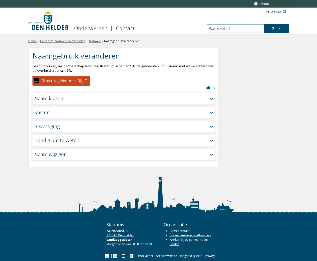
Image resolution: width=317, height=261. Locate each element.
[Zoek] (276, 28)
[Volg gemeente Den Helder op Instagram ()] (132, 256)
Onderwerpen (91, 29)
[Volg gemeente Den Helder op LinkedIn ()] (115, 256)
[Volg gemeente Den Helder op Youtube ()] (124, 256)
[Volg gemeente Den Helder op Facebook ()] (107, 256)
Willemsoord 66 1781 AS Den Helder (120, 233)
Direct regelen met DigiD (64, 80)
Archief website (166, 256)
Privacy (210, 256)
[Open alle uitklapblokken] (211, 88)
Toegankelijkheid (191, 256)
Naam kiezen (48, 98)
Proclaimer (145, 256)
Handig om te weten (56, 140)
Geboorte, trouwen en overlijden (62, 41)
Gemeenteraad (180, 231)
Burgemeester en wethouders (190, 235)
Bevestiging (47, 126)
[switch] (262, 4)
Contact (125, 29)
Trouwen (95, 41)
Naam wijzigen (50, 154)
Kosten (42, 112)
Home (32, 41)
